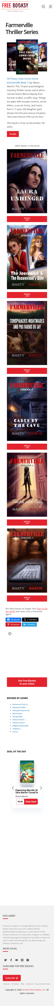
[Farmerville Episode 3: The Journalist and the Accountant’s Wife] (27, 257)
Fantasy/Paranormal (20, 710)
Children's (16, 728)
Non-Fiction (17, 713)
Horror (15, 731)
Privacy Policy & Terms (42, 984)
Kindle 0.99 (27, 219)
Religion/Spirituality (20, 725)
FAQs (22, 984)
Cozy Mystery (27, 786)
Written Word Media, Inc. (34, 989)
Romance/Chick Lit (20, 704)
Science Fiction (18, 719)
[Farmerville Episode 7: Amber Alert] (27, 560)
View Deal (30, 801)
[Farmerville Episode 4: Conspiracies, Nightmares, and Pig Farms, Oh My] (27, 333)
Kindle (13, 134)
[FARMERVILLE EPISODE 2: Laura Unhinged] (27, 181)
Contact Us (29, 984)
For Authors (15, 984)
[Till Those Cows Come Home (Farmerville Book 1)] (27, 56)
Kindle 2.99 (27, 295)
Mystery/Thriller (19, 707)
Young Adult (17, 716)
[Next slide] (41, 788)
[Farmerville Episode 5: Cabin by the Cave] (27, 409)
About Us (7, 984)
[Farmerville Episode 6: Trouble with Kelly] (27, 485)
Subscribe (10, 978)
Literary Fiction (18, 722)
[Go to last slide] (13, 788)
